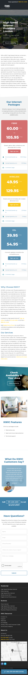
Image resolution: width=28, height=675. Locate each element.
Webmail (3, 620)
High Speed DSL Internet (8, 593)
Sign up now (14, 151)
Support (3, 618)
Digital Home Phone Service (8, 597)
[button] (3, 474)
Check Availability (10, 43)
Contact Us (4, 617)
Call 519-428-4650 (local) (15, 671)
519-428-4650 (14, 320)
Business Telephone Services (9, 610)
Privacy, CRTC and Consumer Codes (10, 624)
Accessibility (4, 622)
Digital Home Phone (9, 325)
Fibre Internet (5, 591)
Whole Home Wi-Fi (6, 595)
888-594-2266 (23, 2)
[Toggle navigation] (25, 6)
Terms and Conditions (7, 626)
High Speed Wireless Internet (9, 589)
